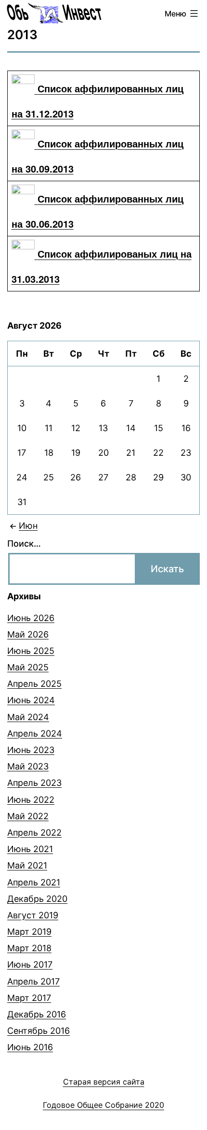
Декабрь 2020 (37, 899)
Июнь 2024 (31, 700)
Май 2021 (27, 865)
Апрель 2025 (34, 684)
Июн (28, 526)
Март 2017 (29, 998)
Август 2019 (32, 915)
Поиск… (24, 543)
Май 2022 (28, 816)
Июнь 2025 (30, 651)
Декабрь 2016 (36, 1014)
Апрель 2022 (34, 832)
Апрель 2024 (34, 733)
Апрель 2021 (33, 882)
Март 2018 (29, 948)
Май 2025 (28, 667)
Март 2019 (29, 932)
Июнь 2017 (29, 964)
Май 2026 (28, 634)
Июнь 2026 (30, 618)
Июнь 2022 (30, 800)
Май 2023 (28, 766)
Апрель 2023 (34, 783)
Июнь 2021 (30, 849)
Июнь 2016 (30, 1047)
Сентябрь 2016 (38, 1031)
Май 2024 (28, 717)
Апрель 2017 (33, 981)
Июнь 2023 (30, 750)
